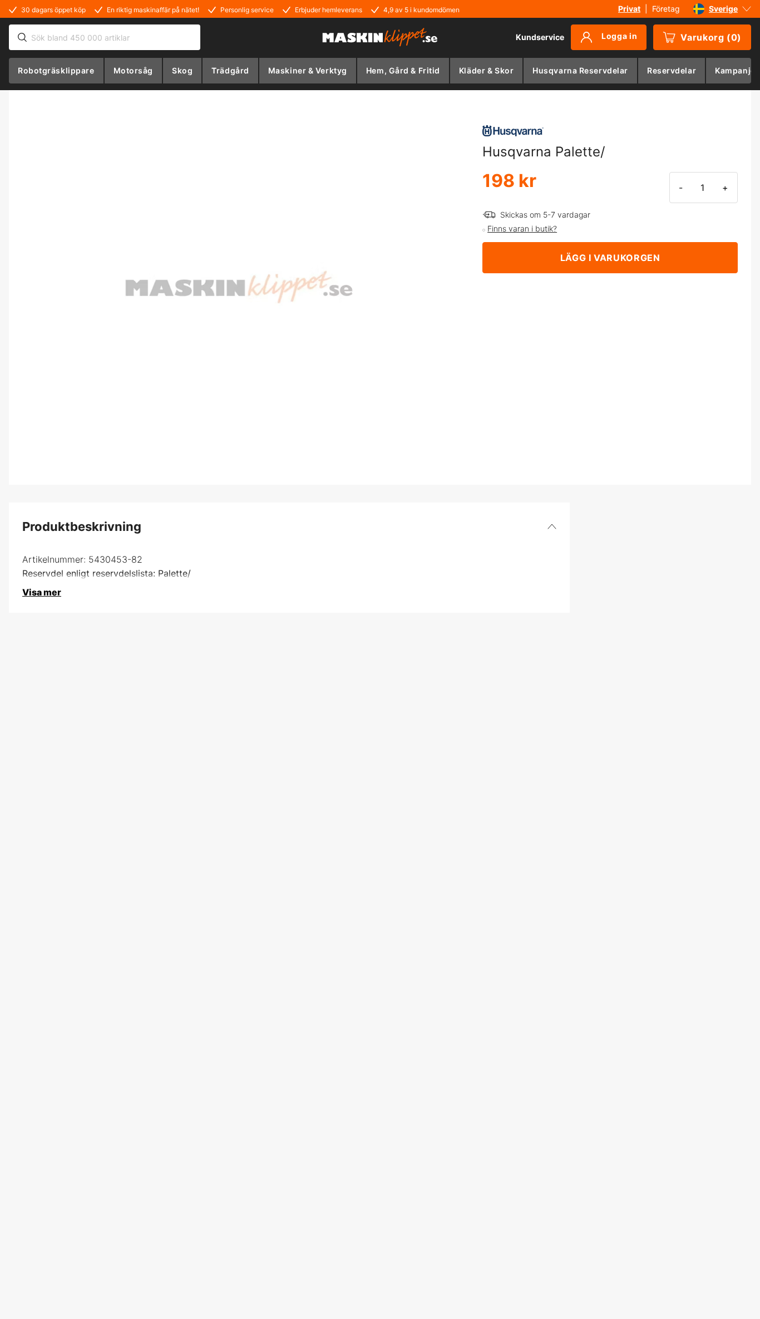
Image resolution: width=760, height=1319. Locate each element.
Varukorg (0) (711, 37)
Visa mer (41, 592)
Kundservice (540, 37)
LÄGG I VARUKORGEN (610, 257)
